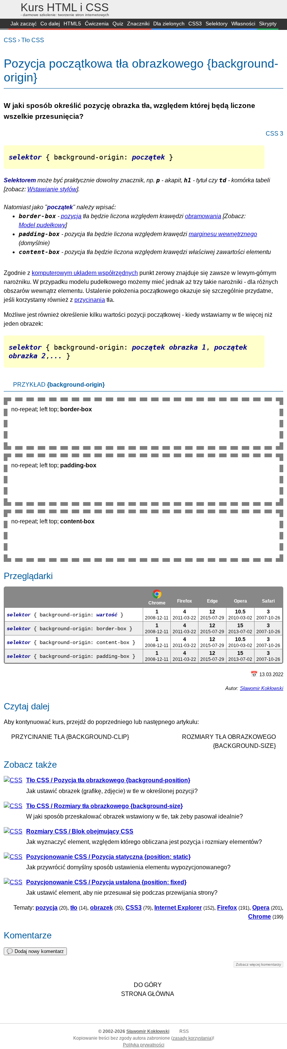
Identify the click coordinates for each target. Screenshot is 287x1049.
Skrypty (268, 24)
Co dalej (50, 24)
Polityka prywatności (143, 1045)
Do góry (148, 985)
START (4, 24)
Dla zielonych (169, 24)
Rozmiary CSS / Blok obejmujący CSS (79, 831)
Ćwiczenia (97, 24)
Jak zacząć (23, 24)
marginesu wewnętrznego (223, 234)
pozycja (71, 216)
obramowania (203, 216)
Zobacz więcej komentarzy (258, 964)
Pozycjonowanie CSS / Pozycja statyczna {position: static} (108, 857)
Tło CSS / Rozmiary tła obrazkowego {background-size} (104, 806)
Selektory (217, 24)
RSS (184, 1031)
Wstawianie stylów (52, 189)
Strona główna (147, 994)
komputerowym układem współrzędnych (85, 273)
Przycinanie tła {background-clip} (70, 737)
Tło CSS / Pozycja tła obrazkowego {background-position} (108, 780)
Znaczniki (138, 24)
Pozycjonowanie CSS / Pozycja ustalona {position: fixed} (106, 882)
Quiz (117, 24)
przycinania (89, 300)
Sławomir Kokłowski (261, 688)
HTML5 (72, 24)
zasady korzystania (192, 1038)
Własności (243, 24)
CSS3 (195, 24)
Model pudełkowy (42, 225)
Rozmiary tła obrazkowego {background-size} (229, 741)
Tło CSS (32, 40)
